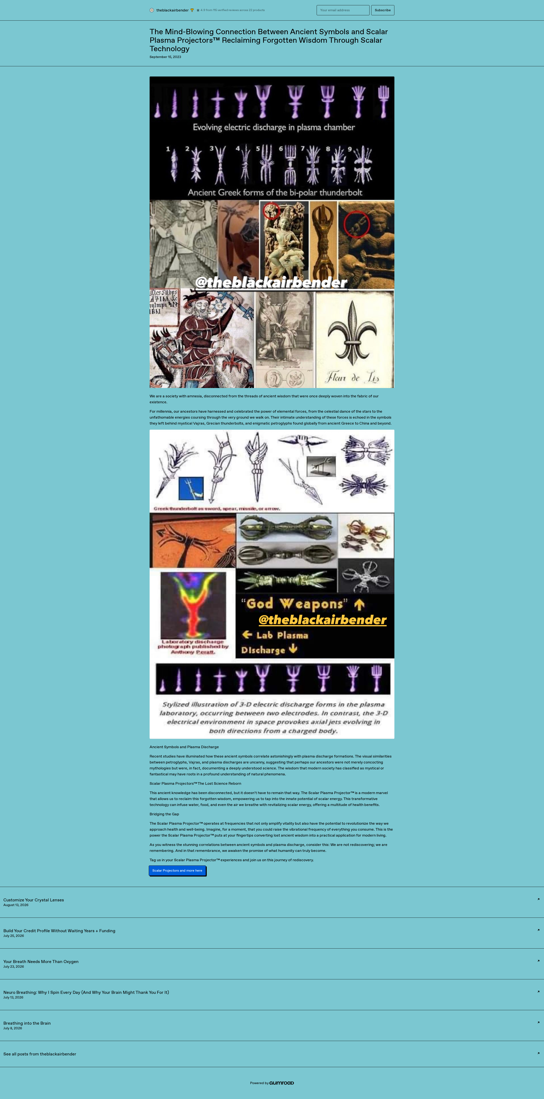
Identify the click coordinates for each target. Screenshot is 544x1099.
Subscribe (383, 10)
